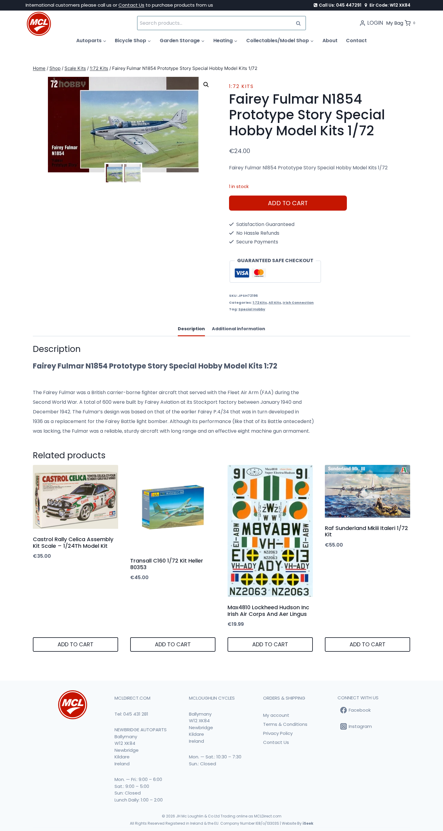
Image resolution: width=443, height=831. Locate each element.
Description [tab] (191, 329)
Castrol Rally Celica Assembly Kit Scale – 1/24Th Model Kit (73, 542)
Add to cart (288, 203)
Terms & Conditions (285, 724)
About (330, 40)
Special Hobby (251, 309)
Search (300, 23)
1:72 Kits (241, 86)
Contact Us (131, 5)
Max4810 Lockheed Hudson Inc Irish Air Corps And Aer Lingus (268, 611)
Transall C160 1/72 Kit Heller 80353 (166, 564)
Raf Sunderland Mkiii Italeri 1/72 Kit (366, 531)
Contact (356, 40)
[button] (206, 84)
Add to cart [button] (75, 644)
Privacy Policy (278, 733)
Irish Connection (298, 302)
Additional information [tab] (238, 329)
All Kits (275, 302)
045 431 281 (135, 714)
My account (276, 715)
